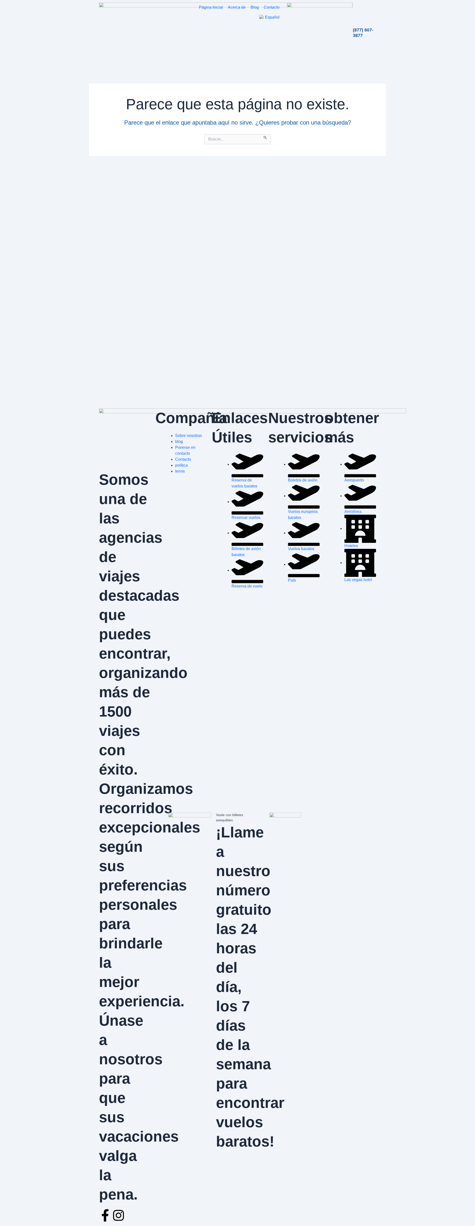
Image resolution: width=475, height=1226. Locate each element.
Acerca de (237, 7)
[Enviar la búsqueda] (265, 136)
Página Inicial (211, 7)
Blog (255, 7)
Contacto (272, 7)
